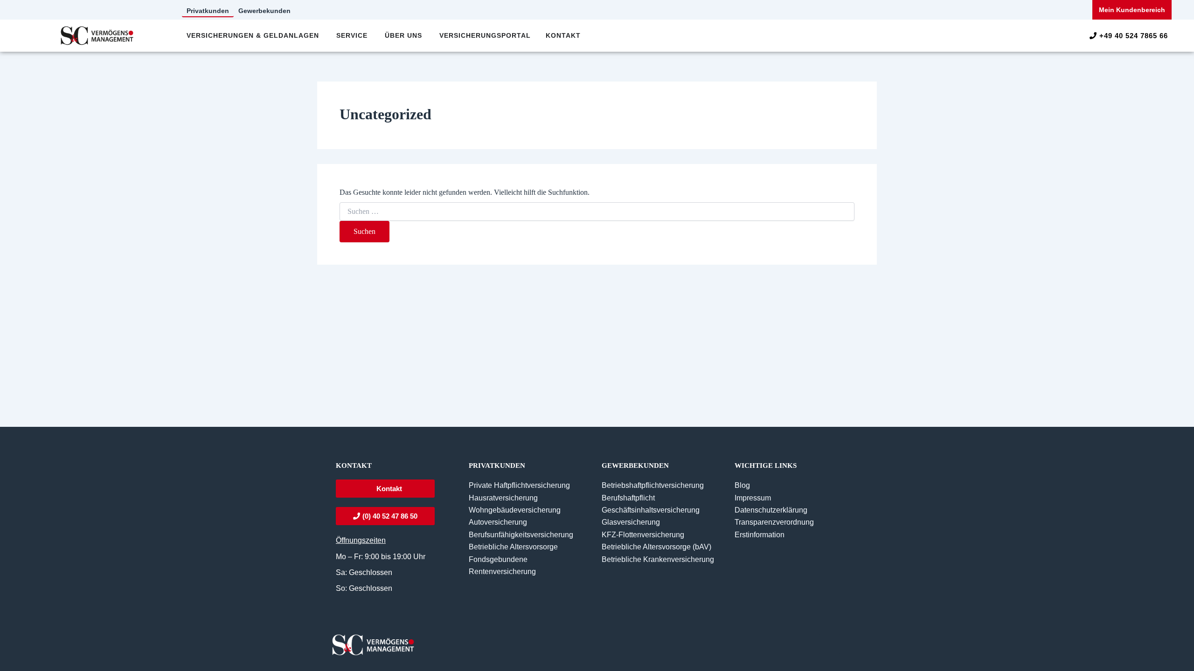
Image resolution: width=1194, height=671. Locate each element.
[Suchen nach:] (597, 211)
